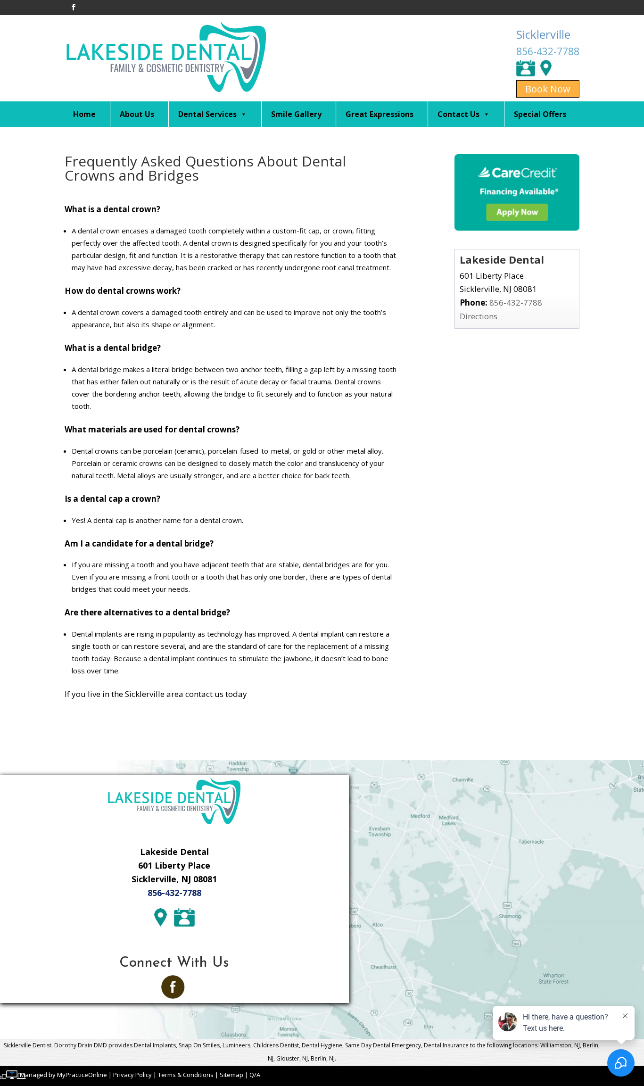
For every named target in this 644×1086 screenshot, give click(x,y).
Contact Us (458, 114)
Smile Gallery (296, 114)
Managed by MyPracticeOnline (63, 1074)
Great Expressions (379, 114)
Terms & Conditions (186, 1074)
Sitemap (231, 1074)
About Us (137, 114)
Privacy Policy (132, 1074)
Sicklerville (543, 34)
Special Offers (540, 114)
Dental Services (207, 114)
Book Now (547, 89)
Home (84, 114)
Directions (478, 316)
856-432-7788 (547, 51)
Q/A (254, 1074)
